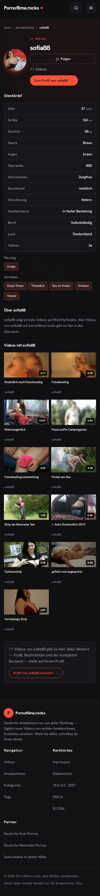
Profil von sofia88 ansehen (38, 674)
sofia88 (9, 392)
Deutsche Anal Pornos (22, 835)
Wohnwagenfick (15, 429)
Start (7, 28)
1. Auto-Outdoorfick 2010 (68, 524)
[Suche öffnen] (76, 8)
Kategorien (12, 785)
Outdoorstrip (13, 572)
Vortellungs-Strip (15, 619)
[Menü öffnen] (91, 8)
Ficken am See (61, 477)
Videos (9, 762)
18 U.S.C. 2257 (64, 785)
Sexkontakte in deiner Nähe (25, 858)
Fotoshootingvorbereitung (21, 477)
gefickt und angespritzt (67, 572)
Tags (7, 797)
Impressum (61, 762)
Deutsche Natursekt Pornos (25, 846)
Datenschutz (62, 773)
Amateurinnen (25, 28)
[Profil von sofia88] (15, 60)
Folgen (78, 60)
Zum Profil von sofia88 (56, 81)
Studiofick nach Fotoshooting (23, 382)
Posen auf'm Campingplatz (69, 429)
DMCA (58, 797)
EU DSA (59, 808)
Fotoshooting (60, 382)
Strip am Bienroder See (19, 524)
